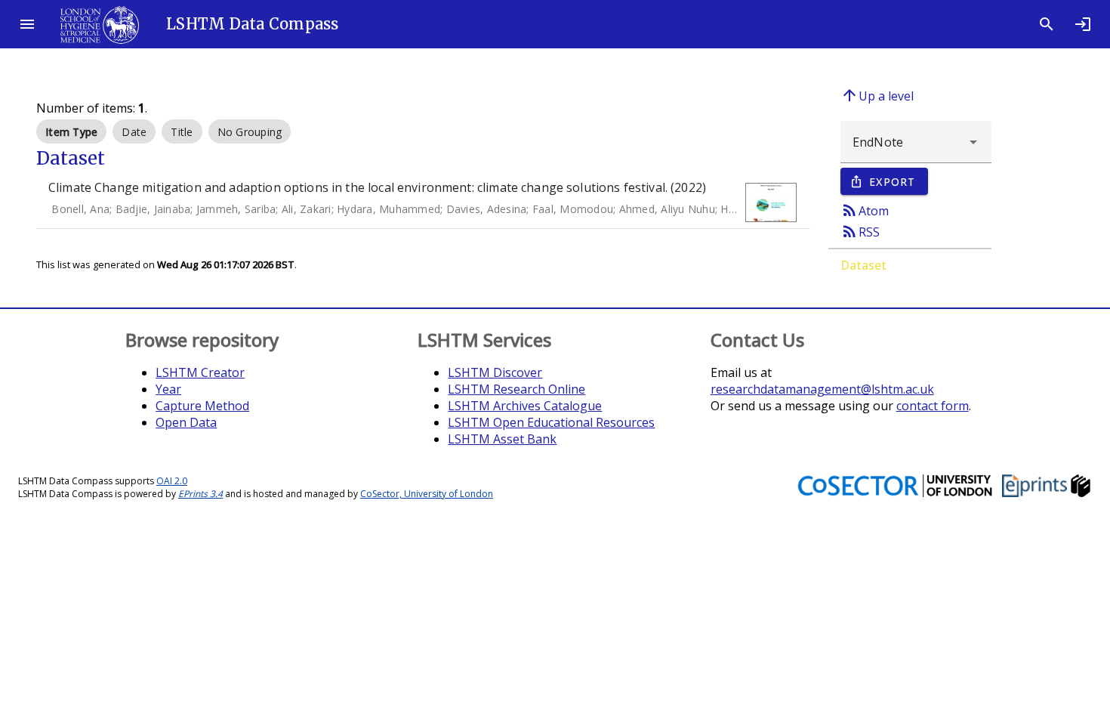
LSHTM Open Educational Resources (551, 422)
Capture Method (202, 405)
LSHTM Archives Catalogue (525, 405)
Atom (864, 210)
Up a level (877, 95)
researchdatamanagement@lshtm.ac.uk (822, 389)
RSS (860, 231)
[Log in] (1083, 24)
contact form (932, 405)
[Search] (1046, 24)
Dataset (863, 265)
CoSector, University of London (426, 493)
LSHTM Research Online (516, 389)
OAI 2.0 (171, 480)
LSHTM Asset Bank (502, 439)
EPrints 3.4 (200, 493)
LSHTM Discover (495, 372)
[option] (71, 131)
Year (168, 389)
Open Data (186, 422)
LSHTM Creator (200, 372)
